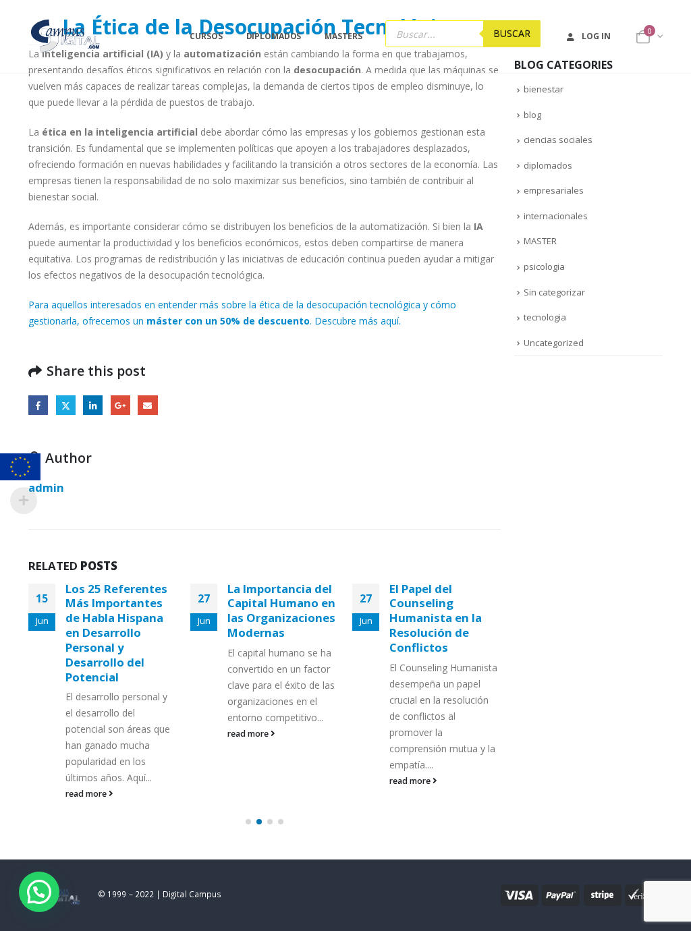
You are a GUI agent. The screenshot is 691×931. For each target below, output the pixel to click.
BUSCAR (511, 33)
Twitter (66, 405)
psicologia (544, 266)
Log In (596, 36)
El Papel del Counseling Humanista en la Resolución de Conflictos (435, 618)
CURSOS (206, 36)
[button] (248, 822)
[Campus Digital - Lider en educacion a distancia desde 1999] (65, 36)
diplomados (548, 165)
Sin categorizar (554, 292)
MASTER (540, 241)
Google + (120, 405)
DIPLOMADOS (274, 36)
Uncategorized (554, 343)
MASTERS (343, 36)
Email (147, 405)
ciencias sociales (558, 140)
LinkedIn (93, 405)
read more (87, 793)
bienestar (543, 89)
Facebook (38, 405)
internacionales (556, 216)
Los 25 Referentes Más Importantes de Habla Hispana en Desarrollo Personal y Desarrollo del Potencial (116, 633)
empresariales (554, 190)
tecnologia (545, 317)
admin (46, 487)
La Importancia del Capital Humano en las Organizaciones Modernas (281, 610)
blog (532, 115)
